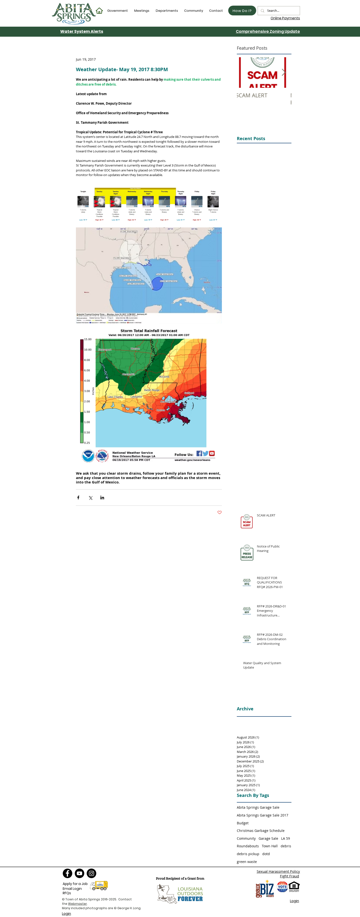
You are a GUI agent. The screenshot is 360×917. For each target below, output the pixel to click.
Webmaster (77, 904)
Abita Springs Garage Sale (258, 807)
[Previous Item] (244, 72)
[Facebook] (67, 873)
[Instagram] (91, 873)
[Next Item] (283, 72)
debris (286, 846)
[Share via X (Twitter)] (90, 497)
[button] (117, 11)
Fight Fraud (289, 875)
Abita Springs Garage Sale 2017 (262, 815)
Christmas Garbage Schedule (261, 830)
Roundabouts (248, 846)
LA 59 (285, 838)
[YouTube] (79, 873)
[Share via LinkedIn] (102, 497)
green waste (247, 861)
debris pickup (248, 853)
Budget (243, 823)
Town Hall (270, 846)
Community (246, 838)
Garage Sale (268, 838)
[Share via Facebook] (78, 497)
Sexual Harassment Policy (278, 871)
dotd (266, 853)
